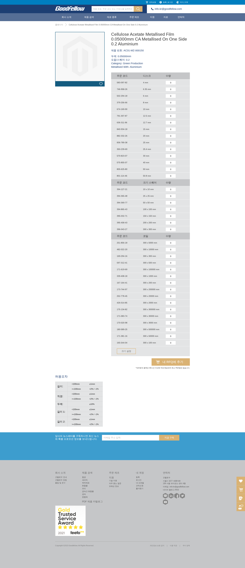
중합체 (85, 497)
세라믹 (85, 480)
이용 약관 (173, 546)
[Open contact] (240, 507)
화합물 (85, 486)
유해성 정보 (114, 486)
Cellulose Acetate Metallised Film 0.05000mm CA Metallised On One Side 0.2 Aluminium (108, 25)
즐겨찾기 (139, 488)
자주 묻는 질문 (115, 483)
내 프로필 (140, 483)
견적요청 (152, 2)
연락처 (181, 17)
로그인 (138, 480)
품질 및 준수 (60, 483)
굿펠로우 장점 (61, 480)
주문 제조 (134, 17)
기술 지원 (113, 481)
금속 (84, 494)
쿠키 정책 (186, 546)
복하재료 (85, 483)
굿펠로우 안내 (61, 477)
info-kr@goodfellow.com (168, 9)
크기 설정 (126, 351)
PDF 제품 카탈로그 (92, 501)
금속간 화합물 (88, 491)
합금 (84, 477)
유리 (84, 488)
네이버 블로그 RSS (171, 490)
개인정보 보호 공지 (157, 546)
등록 (138, 477)
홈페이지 (59, 25)
